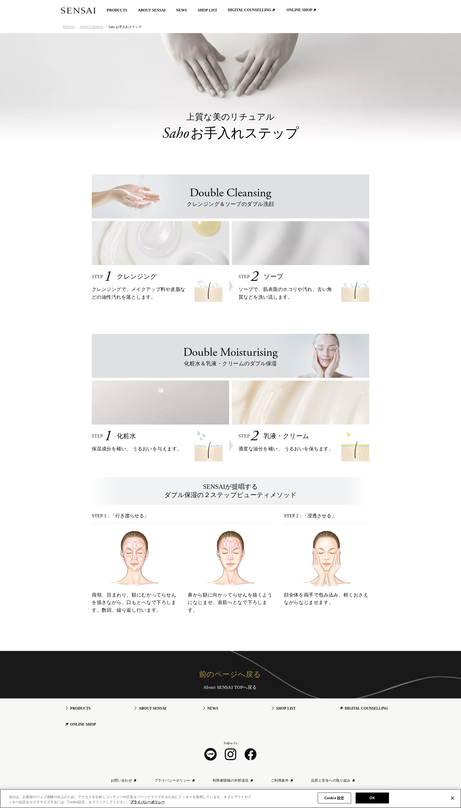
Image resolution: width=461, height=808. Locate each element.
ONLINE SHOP (83, 724)
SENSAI (68, 27)
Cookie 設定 (334, 798)
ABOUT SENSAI (91, 27)
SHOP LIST (286, 708)
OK (372, 798)
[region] (230, 798)
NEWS (212, 708)
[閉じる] (452, 798)
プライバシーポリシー (147, 802)
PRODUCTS (80, 708)
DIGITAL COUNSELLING (366, 708)
